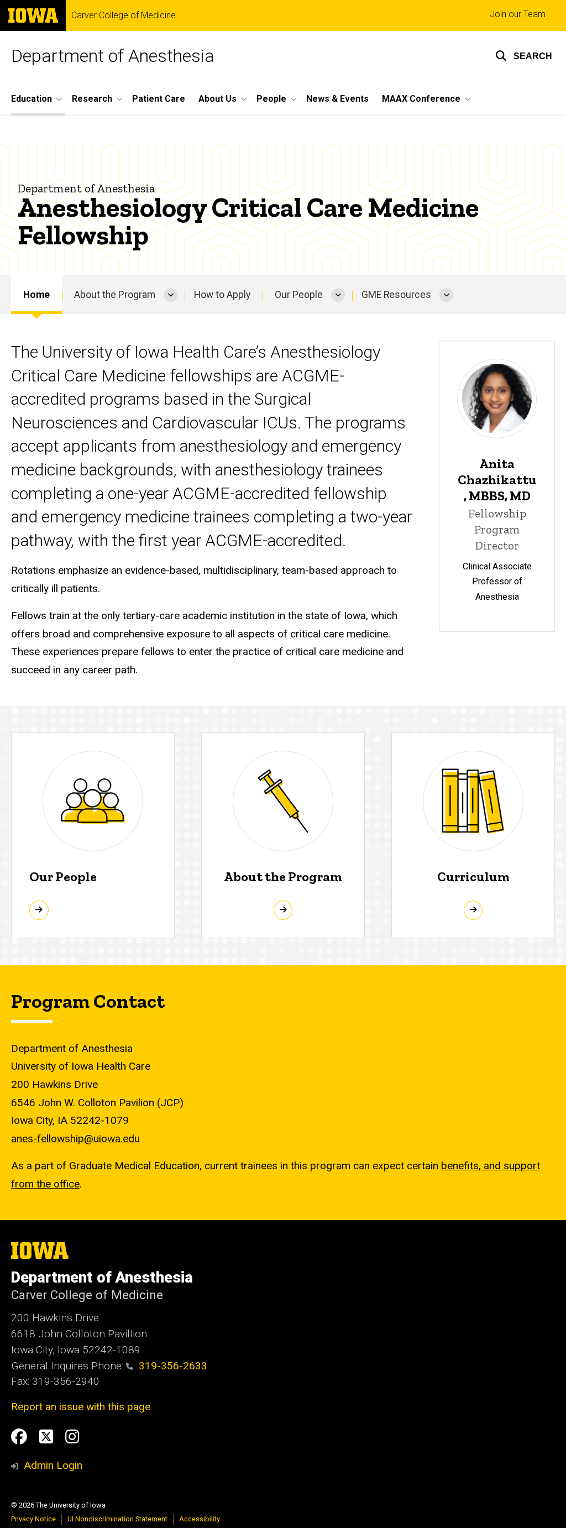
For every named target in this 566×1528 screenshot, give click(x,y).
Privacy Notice (33, 1519)
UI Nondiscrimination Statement (117, 1519)
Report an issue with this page (80, 1406)
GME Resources (396, 294)
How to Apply (222, 294)
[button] (523, 56)
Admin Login (53, 1465)
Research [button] (92, 98)
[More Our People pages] (338, 294)
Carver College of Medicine (123, 15)
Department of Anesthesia (112, 56)
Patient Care (158, 98)
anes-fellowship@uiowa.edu (75, 1138)
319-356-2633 (173, 1365)
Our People (299, 294)
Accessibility (199, 1519)
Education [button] (31, 98)
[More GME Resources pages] (446, 294)
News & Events (337, 98)
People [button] (271, 98)
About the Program (114, 294)
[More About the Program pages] (170, 294)
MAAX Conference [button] (421, 98)
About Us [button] (217, 98)
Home (36, 294)
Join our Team (518, 14)
